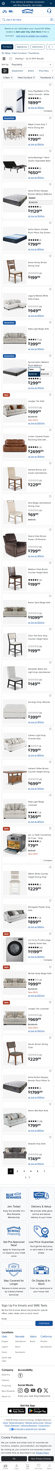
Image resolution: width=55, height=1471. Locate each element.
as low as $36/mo (36, 1097)
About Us (6, 1396)
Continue (44, 1323)
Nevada (19, 1336)
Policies (48, 1423)
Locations (7, 1332)
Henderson (20, 1341)
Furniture (7, 47)
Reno (17, 1346)
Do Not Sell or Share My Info (26, 1429)
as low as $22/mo (36, 622)
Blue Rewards (8, 1391)
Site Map (42, 1429)
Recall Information (16, 1423)
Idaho (33, 1336)
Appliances (22, 47)
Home (5, 1423)
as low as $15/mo (36, 177)
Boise (32, 1341)
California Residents (29, 1425)
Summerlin (20, 1352)
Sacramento (46, 1346)
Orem (4, 1352)
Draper (5, 1341)
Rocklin (43, 1341)
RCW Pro (6, 1374)
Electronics (37, 47)
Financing (6, 1385)
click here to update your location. (32, 36)
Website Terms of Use (34, 1423)
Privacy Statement (12, 1425)
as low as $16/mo (36, 144)
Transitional (33, 53)
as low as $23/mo (36, 216)
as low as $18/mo (36, 107)
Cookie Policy (44, 1425)
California (46, 1336)
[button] (12, 3)
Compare (48, 111)
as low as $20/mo (36, 423)
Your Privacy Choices (41, 1458)
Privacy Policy (42, 1452)
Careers (5, 1380)
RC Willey (6, 53)
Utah (4, 1336)
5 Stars (7, 77)
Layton (5, 1346)
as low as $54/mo (36, 456)
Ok (14, 1458)
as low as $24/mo (36, 956)
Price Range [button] (44, 71)
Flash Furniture (19, 53)
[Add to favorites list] (50, 84)
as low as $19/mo (36, 315)
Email (4, 1318)
